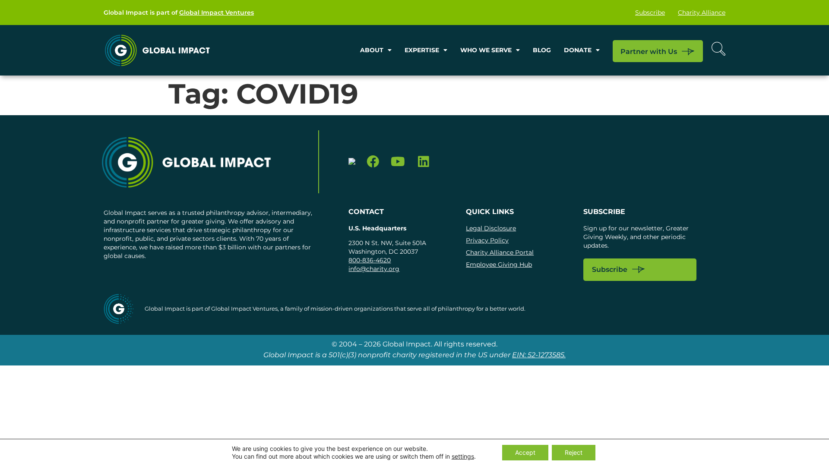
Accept (525, 452)
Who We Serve (486, 50)
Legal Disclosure (491, 228)
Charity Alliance (701, 12)
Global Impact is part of (179, 12)
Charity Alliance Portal (500, 252)
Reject (573, 452)
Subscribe (650, 12)
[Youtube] (398, 162)
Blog (542, 50)
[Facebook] (373, 162)
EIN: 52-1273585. (539, 355)
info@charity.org (373, 269)
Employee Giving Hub (499, 264)
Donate (578, 50)
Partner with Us (648, 51)
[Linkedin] (423, 162)
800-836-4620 (369, 260)
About (371, 50)
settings (463, 456)
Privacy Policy (487, 240)
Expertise (422, 50)
